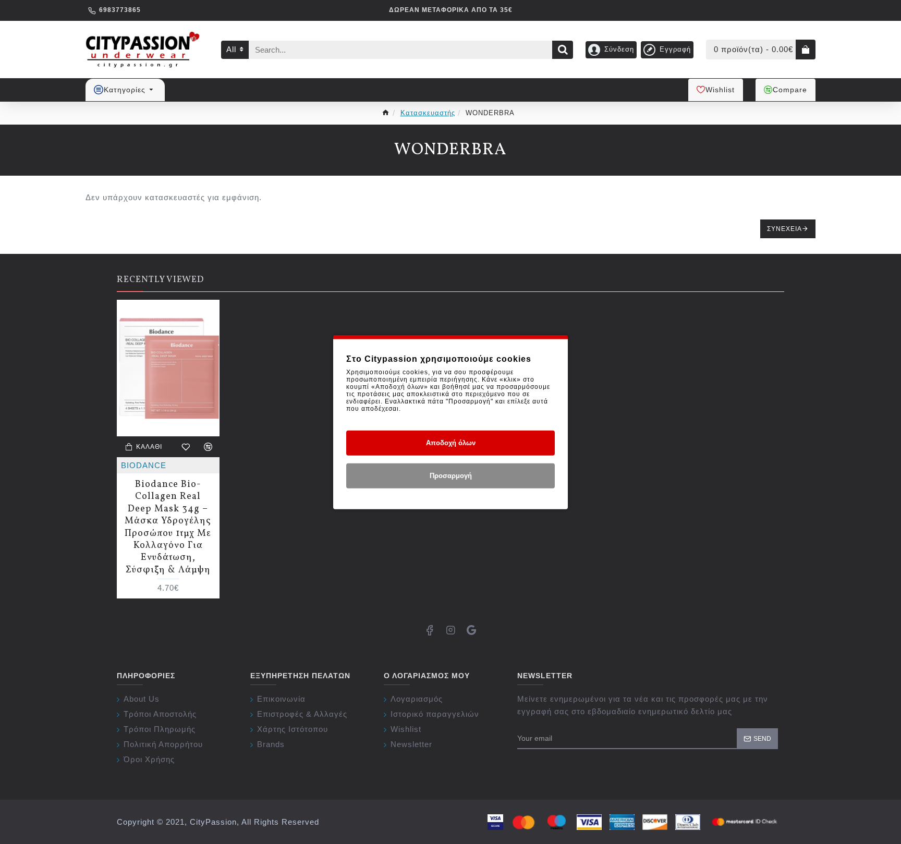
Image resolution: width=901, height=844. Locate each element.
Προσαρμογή (451, 476)
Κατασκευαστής (427, 113)
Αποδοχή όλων (451, 443)
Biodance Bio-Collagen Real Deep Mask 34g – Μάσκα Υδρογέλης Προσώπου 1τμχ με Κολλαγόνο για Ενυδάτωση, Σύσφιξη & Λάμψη (168, 527)
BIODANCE (143, 465)
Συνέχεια (784, 229)
